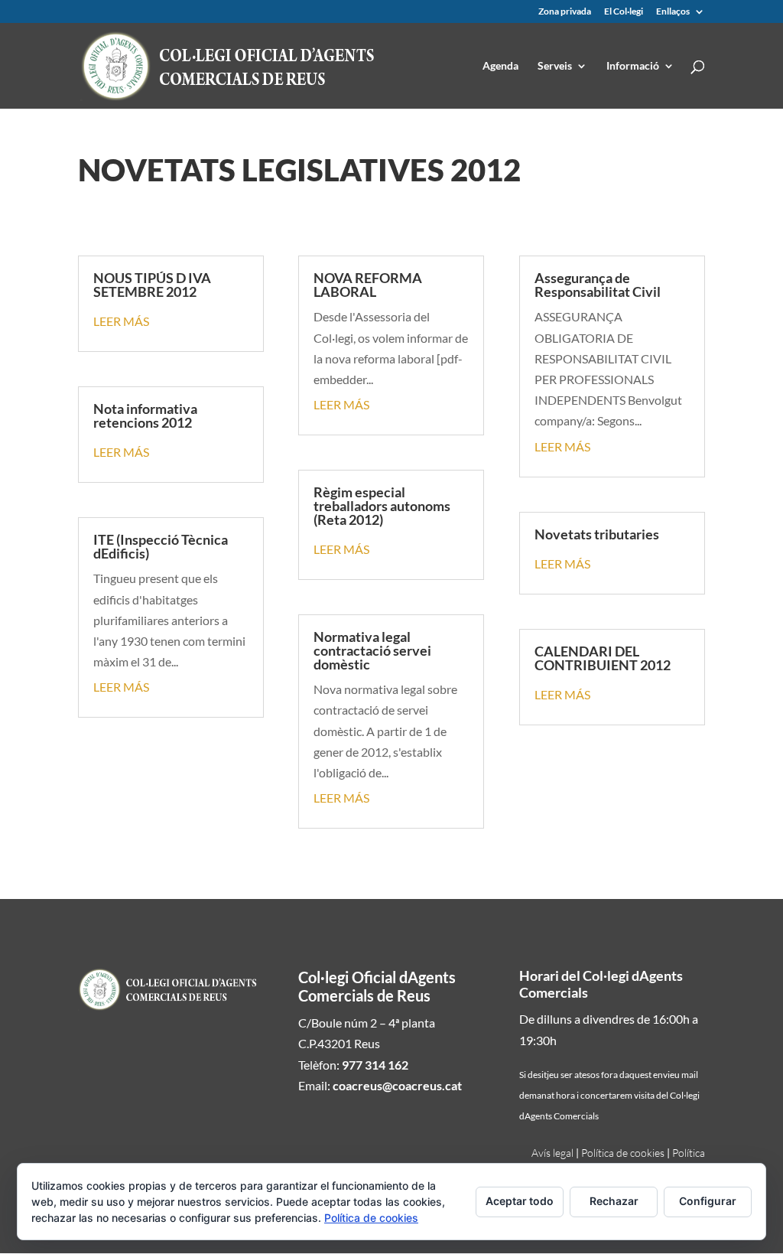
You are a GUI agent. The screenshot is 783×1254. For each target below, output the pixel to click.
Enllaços (673, 12)
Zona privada (564, 12)
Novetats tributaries (596, 534)
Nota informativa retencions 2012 (145, 415)
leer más (121, 321)
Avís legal (552, 1152)
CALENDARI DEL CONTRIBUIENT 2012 (602, 658)
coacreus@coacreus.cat (397, 1085)
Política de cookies (622, 1152)
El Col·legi (623, 12)
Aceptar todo (520, 1200)
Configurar (707, 1200)
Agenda (500, 66)
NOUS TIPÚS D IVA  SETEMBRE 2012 (153, 284)
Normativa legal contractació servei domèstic (372, 650)
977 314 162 (375, 1064)
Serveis (555, 66)
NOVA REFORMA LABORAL (368, 284)
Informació (632, 66)
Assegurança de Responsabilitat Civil (597, 284)
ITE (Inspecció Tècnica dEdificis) (160, 546)
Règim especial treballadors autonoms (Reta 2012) (382, 506)
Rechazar (614, 1200)
